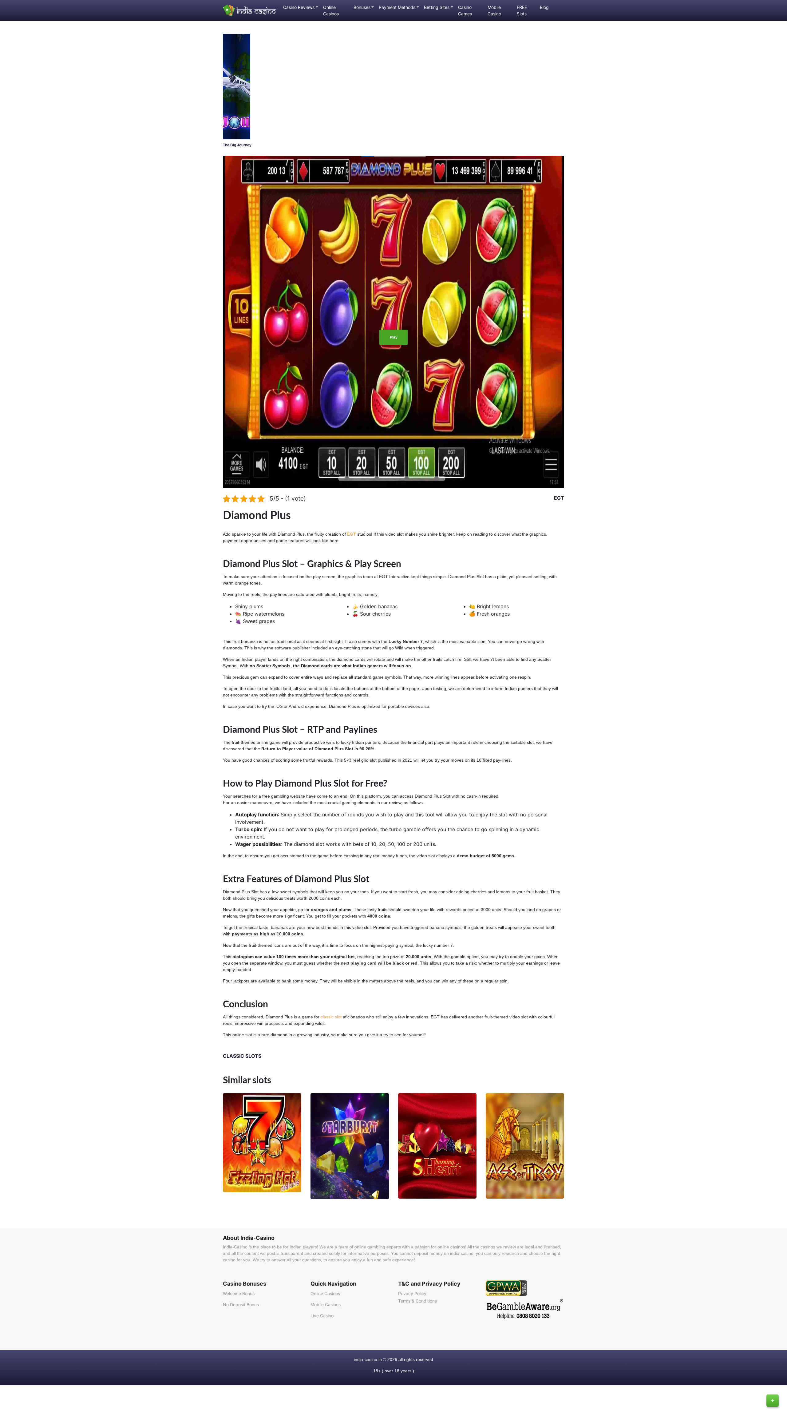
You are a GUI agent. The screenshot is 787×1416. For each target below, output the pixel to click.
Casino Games (465, 10)
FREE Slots (522, 10)
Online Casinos (331, 10)
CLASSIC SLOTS (242, 1056)
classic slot (331, 1016)
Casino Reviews (298, 7)
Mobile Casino (494, 10)
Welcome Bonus (239, 1293)
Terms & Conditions (417, 1300)
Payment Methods (397, 7)
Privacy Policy (412, 1293)
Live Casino (322, 1315)
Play (393, 337)
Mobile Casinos (325, 1304)
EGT (559, 498)
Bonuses (362, 7)
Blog (544, 7)
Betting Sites (436, 7)
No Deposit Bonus (241, 1304)
